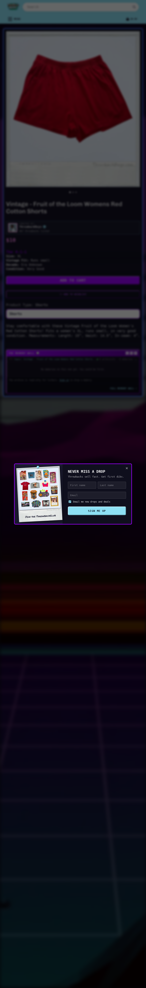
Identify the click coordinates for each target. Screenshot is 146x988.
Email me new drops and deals (91, 501)
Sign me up (97, 510)
